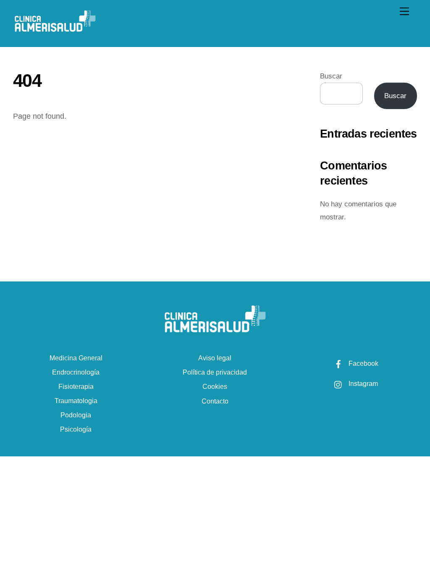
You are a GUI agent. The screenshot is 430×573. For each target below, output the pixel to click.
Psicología (76, 429)
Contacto (215, 401)
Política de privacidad (215, 372)
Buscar (331, 76)
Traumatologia (76, 400)
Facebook (362, 363)
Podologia (75, 415)
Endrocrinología (76, 372)
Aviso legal (214, 358)
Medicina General (76, 358)
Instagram (362, 383)
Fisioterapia (76, 386)
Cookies (214, 386)
